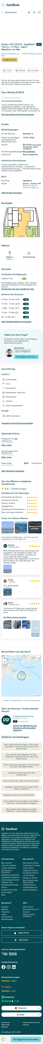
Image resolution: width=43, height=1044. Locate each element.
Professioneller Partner (23, 716)
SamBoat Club (9, 60)
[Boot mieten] (10, 5)
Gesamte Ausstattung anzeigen (17, 423)
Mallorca (4, 909)
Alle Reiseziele (7, 919)
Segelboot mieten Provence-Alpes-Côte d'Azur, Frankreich (21, 788)
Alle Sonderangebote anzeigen (16, 321)
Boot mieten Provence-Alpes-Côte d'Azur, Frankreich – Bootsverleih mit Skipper (21, 802)
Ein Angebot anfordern (26, 357)
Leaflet (38, 696)
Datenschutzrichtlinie (31, 1022)
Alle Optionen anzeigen (13, 471)
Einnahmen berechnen (10, 875)
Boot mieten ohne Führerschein (30, 881)
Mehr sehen (7, 445)
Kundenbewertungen (10, 885)
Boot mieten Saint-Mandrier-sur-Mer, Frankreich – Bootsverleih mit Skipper (21, 810)
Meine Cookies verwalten (29, 915)
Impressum (5, 1022)
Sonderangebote (30, 887)
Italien (4, 914)
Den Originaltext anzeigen (12, 101)
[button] (4, 658)
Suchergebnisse (11, 12)
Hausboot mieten (30, 878)
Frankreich (5, 912)
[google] (6, 986)
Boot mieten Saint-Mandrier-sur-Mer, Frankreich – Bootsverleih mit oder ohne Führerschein (21, 756)
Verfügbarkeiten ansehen (26, 1039)
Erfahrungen (6, 892)
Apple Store (23, 933)
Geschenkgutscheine (10, 880)
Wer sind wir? (6, 863)
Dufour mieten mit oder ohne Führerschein (20, 781)
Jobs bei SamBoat (8, 865)
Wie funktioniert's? (31, 909)
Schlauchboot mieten (31, 865)
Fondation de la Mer (9, 890)
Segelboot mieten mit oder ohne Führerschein (21, 774)
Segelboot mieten (30, 870)
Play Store (23, 940)
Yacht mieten (28, 868)
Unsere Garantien (8, 868)
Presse (4, 887)
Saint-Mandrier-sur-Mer (10, 55)
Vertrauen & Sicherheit (6, 871)
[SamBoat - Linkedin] (14, 967)
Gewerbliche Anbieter (10, 877)
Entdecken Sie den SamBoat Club (18, 289)
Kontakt (26, 912)
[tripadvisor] (8, 997)
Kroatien (4, 907)
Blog (3, 895)
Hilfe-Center (28, 907)
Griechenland (6, 917)
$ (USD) (20, 1014)
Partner (26, 1024)
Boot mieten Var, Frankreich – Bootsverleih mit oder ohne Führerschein (21, 766)
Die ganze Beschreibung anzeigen (18, 114)
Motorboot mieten (31, 863)
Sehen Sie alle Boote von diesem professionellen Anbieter (25, 728)
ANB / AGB (5, 1024)
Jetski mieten (28, 875)
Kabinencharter (29, 885)
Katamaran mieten (30, 873)
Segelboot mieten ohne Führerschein (18, 795)
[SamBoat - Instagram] (9, 967)
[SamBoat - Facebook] (3, 967)
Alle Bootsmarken (30, 890)
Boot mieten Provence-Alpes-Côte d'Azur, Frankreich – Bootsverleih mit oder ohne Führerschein (21, 746)
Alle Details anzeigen (12, 193)
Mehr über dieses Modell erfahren (30, 187)
